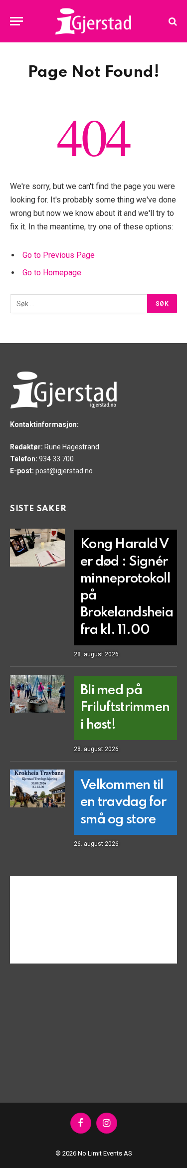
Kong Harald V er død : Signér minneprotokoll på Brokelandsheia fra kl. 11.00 (126, 587)
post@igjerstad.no (64, 471)
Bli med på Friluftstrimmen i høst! (125, 708)
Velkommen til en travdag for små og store (123, 802)
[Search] (172, 21)
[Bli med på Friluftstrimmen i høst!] (37, 694)
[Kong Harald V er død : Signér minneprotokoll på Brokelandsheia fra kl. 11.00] (37, 548)
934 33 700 (56, 459)
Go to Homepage (51, 272)
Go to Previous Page (58, 255)
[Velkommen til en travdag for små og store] (37, 788)
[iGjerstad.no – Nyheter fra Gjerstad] (93, 21)
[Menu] (16, 21)
